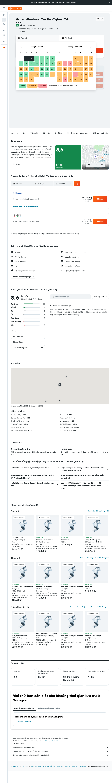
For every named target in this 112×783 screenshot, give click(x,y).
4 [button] (41, 58)
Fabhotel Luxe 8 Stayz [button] (93, 636)
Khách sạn (25, 766)
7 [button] (20, 64)
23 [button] (31, 74)
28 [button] (21, 79)
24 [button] (37, 74)
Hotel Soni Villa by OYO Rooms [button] (72, 587)
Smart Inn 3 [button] (65, 540)
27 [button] (52, 74)
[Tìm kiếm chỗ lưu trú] (4, 19)
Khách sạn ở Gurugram (23, 722)
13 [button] (52, 64)
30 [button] (31, 79)
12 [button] (47, 64)
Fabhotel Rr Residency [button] (44, 540)
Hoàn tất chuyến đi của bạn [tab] (24, 708)
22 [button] (26, 74)
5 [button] (47, 58)
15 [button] (26, 69)
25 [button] (42, 74)
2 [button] (31, 58)
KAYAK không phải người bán (24, 747)
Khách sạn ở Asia (36, 766)
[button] (109, 2)
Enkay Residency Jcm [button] (92, 540)
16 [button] (31, 69)
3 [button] (36, 58)
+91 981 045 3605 (22, 31)
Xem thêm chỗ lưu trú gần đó (98, 511)
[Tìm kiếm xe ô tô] (4, 24)
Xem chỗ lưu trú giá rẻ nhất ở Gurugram (94, 558)
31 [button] (86, 79)
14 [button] (21, 69)
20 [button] (52, 69)
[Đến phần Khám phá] (4, 30)
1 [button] (75, 58)
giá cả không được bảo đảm (50, 741)
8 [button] (26, 64)
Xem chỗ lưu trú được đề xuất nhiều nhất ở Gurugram (89, 607)
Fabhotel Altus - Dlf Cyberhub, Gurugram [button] (23, 588)
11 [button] (42, 64)
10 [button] (37, 64)
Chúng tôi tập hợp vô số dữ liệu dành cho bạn (30, 751)
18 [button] (42, 69)
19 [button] (47, 69)
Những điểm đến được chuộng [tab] (49, 708)
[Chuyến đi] (4, 41)
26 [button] (47, 74)
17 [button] (36, 69)
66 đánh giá (30, 25)
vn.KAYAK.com (15, 766)
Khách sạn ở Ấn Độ (49, 766)
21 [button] (21, 74)
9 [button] (31, 64)
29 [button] (26, 79)
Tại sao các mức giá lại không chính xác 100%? (31, 755)
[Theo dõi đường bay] (4, 35)
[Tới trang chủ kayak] (15, 8)
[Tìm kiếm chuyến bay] (4, 15)
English (73, 2)
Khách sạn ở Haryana (63, 766)
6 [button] (52, 58)
